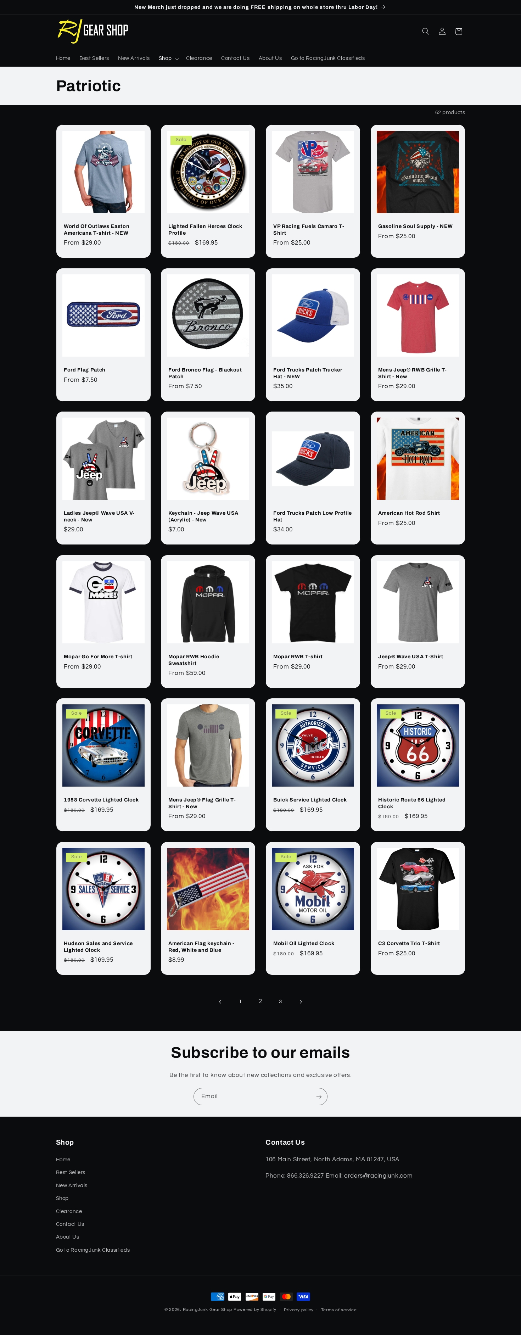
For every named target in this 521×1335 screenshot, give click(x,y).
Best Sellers (71, 1172)
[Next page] (300, 1002)
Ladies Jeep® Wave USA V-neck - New (99, 516)
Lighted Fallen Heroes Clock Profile (205, 229)
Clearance (69, 1211)
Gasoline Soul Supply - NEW (415, 226)
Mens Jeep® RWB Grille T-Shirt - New (412, 373)
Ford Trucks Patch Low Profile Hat (312, 516)
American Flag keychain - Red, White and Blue (201, 946)
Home (63, 1159)
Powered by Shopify (255, 1310)
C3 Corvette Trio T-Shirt (409, 943)
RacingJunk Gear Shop (208, 1310)
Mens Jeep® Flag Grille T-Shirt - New (202, 803)
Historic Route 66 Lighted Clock (412, 803)
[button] (167, 59)
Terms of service (339, 1310)
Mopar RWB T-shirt (298, 656)
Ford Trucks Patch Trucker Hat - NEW (307, 373)
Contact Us (70, 1224)
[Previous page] (220, 1002)
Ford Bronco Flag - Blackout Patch (205, 373)
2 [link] (260, 1001)
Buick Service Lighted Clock (310, 800)
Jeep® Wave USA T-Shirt (410, 656)
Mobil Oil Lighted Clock (303, 943)
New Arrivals (72, 1185)
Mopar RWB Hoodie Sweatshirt (193, 660)
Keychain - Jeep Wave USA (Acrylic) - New (203, 516)
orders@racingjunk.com (378, 1176)
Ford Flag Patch (85, 370)
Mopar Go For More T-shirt (98, 656)
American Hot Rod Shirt (409, 513)
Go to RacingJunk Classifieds (93, 1250)
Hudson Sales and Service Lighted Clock (98, 946)
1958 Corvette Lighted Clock (101, 800)
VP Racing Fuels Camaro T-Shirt (308, 229)
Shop (62, 1198)
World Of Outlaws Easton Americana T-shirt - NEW (96, 229)
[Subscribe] (319, 1096)
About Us (67, 1237)
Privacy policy (299, 1310)
